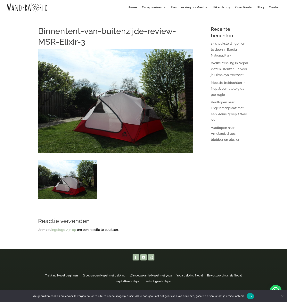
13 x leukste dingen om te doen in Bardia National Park (228, 49)
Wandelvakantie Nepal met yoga (151, 275)
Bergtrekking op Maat (187, 7)
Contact (275, 7)
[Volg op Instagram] (151, 257)
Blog (260, 7)
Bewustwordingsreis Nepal (224, 275)
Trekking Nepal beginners (61, 275)
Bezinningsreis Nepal (158, 281)
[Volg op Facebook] (136, 257)
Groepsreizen (152, 7)
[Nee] (282, 296)
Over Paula (243, 7)
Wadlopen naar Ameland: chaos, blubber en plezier (225, 134)
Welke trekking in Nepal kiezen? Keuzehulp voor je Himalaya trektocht (229, 69)
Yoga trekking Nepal (189, 275)
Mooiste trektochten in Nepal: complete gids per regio (228, 89)
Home (132, 7)
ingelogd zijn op (63, 230)
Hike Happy (221, 7)
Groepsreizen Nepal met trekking (104, 275)
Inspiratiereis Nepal (128, 281)
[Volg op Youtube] (143, 257)
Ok (250, 296)
